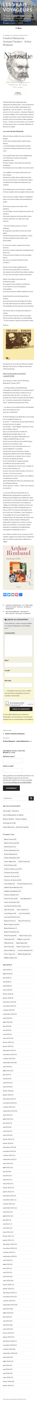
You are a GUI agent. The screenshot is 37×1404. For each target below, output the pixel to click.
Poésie (20, 607)
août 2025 (6, 1018)
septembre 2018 (9, 1353)
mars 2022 (6, 1184)
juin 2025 (6, 1026)
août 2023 (6, 1115)
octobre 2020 (7, 1252)
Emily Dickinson (10, 865)
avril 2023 (6, 1131)
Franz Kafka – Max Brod (11, 811)
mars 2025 (6, 1038)
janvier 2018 (7, 1385)
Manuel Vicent (10, 921)
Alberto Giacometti (11, 843)
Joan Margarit (25, 899)
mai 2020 (6, 1272)
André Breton (10, 847)
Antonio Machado (11, 850)
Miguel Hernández (11, 932)
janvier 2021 (7, 1240)
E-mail (7, 670)
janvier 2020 (7, 1289)
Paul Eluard (9, 939)
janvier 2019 (7, 1337)
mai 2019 (6, 1321)
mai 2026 (6, 982)
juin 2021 (6, 1220)
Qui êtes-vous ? (9, 756)
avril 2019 (6, 1325)
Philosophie (11, 607)
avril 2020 (6, 1276)
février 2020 (7, 1285)
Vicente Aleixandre (25, 950)
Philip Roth (8, 943)
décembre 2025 (8, 1002)
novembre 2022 (8, 1151)
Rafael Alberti (21, 943)
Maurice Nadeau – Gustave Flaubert (15, 819)
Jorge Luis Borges (11, 902)
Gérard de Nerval (11, 899)
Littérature (27, 605)
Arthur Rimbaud (13, 611)
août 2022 (6, 1163)
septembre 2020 (9, 1256)
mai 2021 (6, 1224)
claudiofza (23, 35)
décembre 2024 (8, 1050)
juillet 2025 (6, 1022)
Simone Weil (9, 950)
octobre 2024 (7, 1058)
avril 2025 (6, 1034)
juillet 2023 (6, 1119)
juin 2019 (6, 1317)
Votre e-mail (8, 766)
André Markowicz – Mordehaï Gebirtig (16, 827)
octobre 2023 (7, 1107)
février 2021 (7, 1236)
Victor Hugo (9, 954)
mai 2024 (6, 1079)
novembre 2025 (8, 1006)
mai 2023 (6, 1127)
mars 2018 (6, 1377)
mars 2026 (6, 990)
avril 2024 (6, 1083)
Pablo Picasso (25, 936)
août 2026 (6, 970)
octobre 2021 (7, 1204)
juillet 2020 (6, 1264)
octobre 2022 (7, 1155)
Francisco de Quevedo (12, 880)
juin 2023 (6, 1123)
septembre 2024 (9, 1062)
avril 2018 (6, 1373)
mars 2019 (6, 1329)
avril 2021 (6, 1228)
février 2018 (7, 1381)
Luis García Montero (12, 917)
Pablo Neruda (10, 936)
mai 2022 (6, 1176)
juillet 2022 (6, 1167)
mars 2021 (6, 1232)
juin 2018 (6, 1365)
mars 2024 (6, 1087)
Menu (20, 28)
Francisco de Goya (11, 876)
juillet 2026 (6, 974)
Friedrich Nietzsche (24, 884)
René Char (9, 947)
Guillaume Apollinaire (12, 891)
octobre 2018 (7, 1349)
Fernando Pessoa (11, 873)
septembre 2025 (9, 1014)
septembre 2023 (9, 1111)
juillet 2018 (6, 1361)
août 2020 (6, 1260)
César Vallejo (10, 861)
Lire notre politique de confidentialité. (17, 782)
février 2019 (7, 1333)
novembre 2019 (8, 1297)
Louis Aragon (10, 913)
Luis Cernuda (24, 913)
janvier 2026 (7, 998)
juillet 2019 (6, 1313)
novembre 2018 (8, 1345)
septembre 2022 (9, 1159)
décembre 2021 (8, 1196)
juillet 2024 (6, 1071)
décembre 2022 (8, 1147)
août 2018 (6, 1357)
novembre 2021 (8, 1200)
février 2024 (7, 1091)
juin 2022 (6, 1171)
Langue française (13, 605)
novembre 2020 (8, 1248)
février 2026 (7, 994)
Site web (8, 681)
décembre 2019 (8, 1293)
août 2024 (6, 1067)
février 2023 (7, 1139)
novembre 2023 (8, 1103)
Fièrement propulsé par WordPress (14, 1399)
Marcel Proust (24, 921)
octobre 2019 (7, 1301)
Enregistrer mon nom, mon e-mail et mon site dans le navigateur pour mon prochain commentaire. (18, 693)
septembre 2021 (8, 1208)
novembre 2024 (8, 1054)
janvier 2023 (7, 1143)
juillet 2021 (6, 1216)
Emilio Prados (24, 861)
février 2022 (7, 1188)
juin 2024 (6, 1075)
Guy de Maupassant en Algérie (13, 815)
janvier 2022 (7, 1192)
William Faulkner (10, 958)
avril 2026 (6, 986)
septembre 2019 (9, 1305)
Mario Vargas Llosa (11, 924)
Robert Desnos (23, 947)
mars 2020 (6, 1280)
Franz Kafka (9, 884)
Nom (7, 660)
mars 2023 (6, 1135)
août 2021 (6, 1212)
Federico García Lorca (13, 869)
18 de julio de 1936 (9, 823)
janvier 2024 (7, 1095)
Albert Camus (10, 839)
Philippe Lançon (23, 939)
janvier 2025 (7, 1046)
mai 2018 (6, 1369)
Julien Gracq (9, 910)
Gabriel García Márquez (13, 887)
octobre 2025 (7, 1010)
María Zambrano (10, 928)
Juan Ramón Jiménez (12, 906)
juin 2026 (6, 978)
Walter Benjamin (24, 954)
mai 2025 (6, 1030)
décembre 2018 (8, 1341)
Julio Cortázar (22, 910)
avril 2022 (6, 1180)
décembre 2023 (8, 1099)
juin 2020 (6, 1268)
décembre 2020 (8, 1244)
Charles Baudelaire (12, 858)
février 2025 (7, 1042)
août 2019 (6, 1309)
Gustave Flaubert (23, 613)
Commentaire (10, 633)
